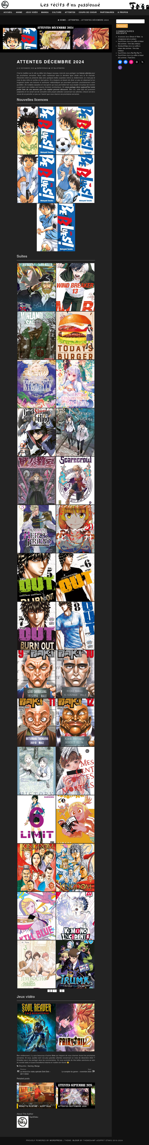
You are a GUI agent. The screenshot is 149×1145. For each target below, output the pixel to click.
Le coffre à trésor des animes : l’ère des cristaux (131, 42)
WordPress (56, 1140)
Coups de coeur (88, 12)
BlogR (76, 1140)
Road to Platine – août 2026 (35, 1106)
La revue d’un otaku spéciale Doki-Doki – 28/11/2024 (35, 1071)
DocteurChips (123, 46)
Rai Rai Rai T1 (136, 53)
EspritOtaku (42, 68)
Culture (56, 12)
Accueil (8, 12)
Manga (45, 12)
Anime (19, 12)
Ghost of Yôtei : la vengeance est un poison (130, 37)
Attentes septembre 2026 (72, 1106)
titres (53, 1055)
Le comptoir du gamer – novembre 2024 (76, 1070)
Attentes (70, 12)
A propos (123, 12)
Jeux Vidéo (32, 12)
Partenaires (107, 12)
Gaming (31, 1066)
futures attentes (85, 73)
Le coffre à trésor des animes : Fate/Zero (131, 56)
